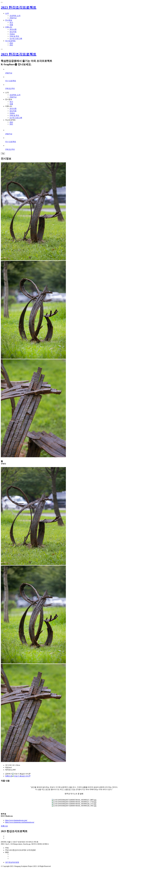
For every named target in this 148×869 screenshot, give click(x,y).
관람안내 (13, 18)
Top (3, 153)
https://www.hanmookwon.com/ (16, 820)
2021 (11, 45)
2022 (11, 43)
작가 (11, 22)
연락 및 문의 (14, 36)
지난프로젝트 (10, 41)
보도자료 (13, 32)
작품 (11, 25)
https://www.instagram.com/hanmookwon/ (19, 822)
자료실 (12, 34)
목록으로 (4, 826)
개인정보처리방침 (12, 862)
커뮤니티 (8, 27)
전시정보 (8, 20)
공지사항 (13, 29)
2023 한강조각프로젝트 (18, 7)
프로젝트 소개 (15, 16)
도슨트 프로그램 (16, 38)
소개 (7, 13)
